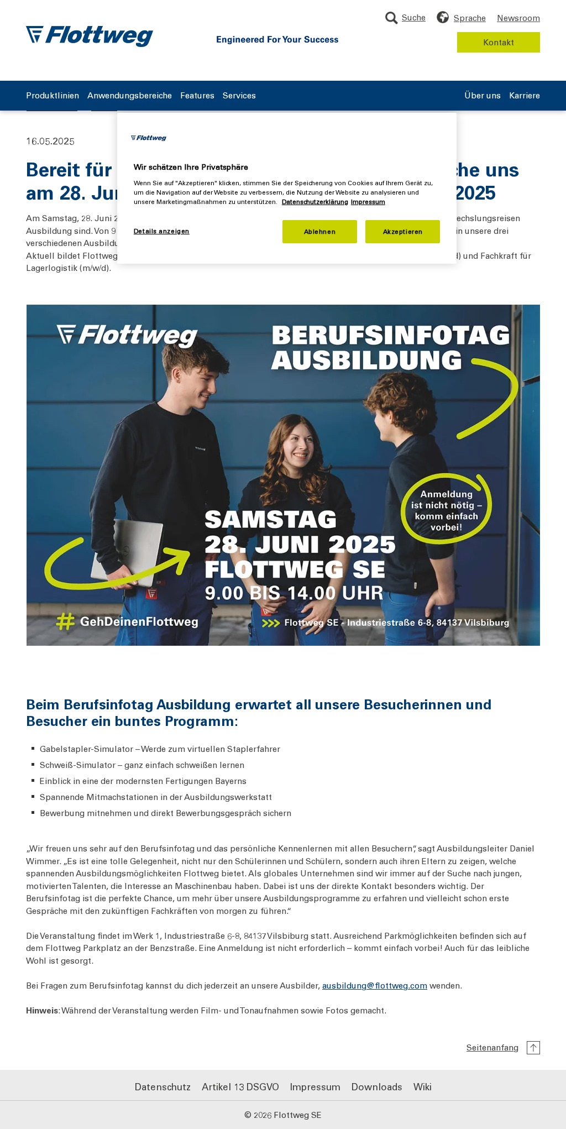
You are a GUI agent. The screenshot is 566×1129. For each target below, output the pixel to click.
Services (239, 96)
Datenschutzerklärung (315, 201)
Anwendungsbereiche (129, 96)
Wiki (422, 1086)
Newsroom (518, 17)
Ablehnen (320, 231)
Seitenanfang (492, 1047)
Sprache (470, 17)
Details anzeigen (162, 231)
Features (197, 96)
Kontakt (498, 42)
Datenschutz (163, 1086)
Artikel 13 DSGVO (240, 1086)
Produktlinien (52, 96)
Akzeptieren (403, 231)
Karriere (524, 96)
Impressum (315, 1086)
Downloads (377, 1086)
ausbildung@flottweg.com (374, 984)
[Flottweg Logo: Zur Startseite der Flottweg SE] (89, 36)
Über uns (482, 96)
